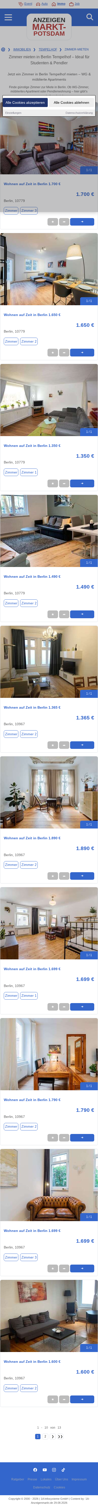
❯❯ (60, 1436)
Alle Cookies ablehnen (71, 102)
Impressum (79, 1479)
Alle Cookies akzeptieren (25, 102)
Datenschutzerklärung (79, 112)
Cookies (59, 1487)
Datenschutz (41, 1487)
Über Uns (61, 1479)
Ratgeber (17, 1479)
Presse (32, 1479)
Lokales (46, 1479)
